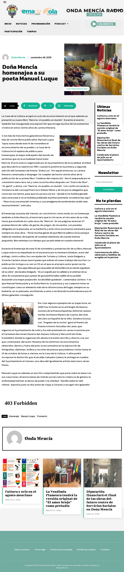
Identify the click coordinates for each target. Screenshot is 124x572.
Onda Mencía (18, 57)
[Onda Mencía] (6, 57)
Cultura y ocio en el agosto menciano (108, 117)
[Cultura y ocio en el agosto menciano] (21, 473)
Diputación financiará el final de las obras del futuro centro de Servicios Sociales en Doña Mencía (108, 144)
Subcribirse (108, 189)
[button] (117, 10)
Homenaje (14, 416)
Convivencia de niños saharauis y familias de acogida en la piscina (108, 255)
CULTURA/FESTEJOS (77, 89)
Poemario (42, 416)
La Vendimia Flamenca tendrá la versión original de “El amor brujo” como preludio (109, 128)
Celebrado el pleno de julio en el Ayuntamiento (108, 157)
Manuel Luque (28, 416)
